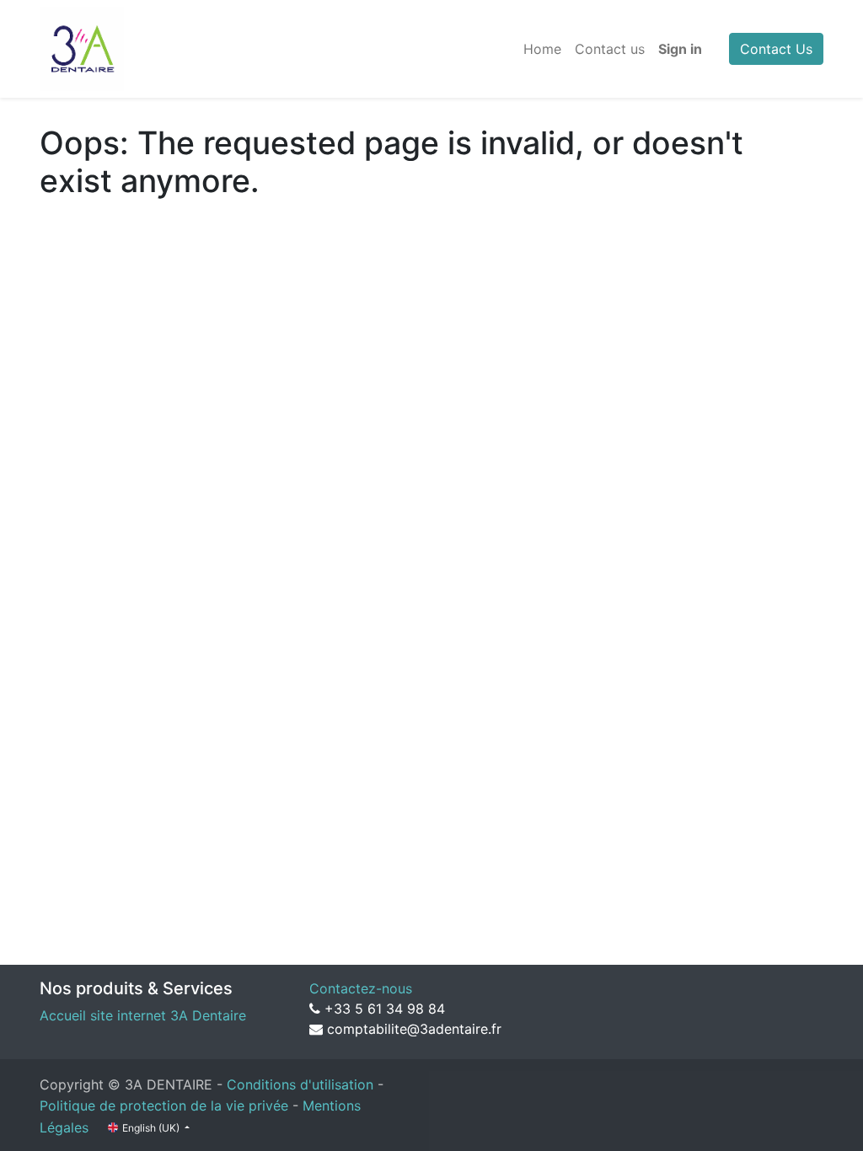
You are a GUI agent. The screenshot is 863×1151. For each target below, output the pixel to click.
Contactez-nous (360, 988)
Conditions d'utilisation (300, 1084)
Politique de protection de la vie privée (164, 1105)
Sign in (680, 48)
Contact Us (776, 48)
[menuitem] (542, 49)
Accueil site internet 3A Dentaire (143, 1015)
